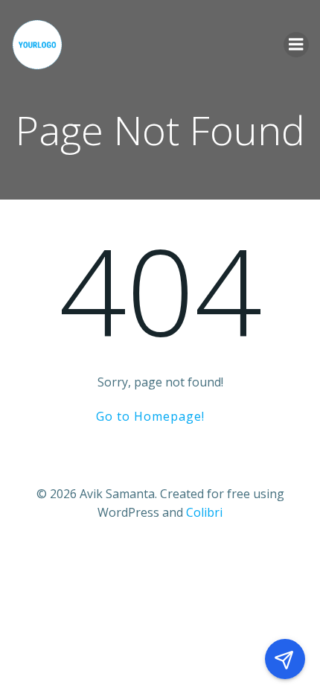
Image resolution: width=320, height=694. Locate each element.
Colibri (204, 512)
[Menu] (296, 44)
